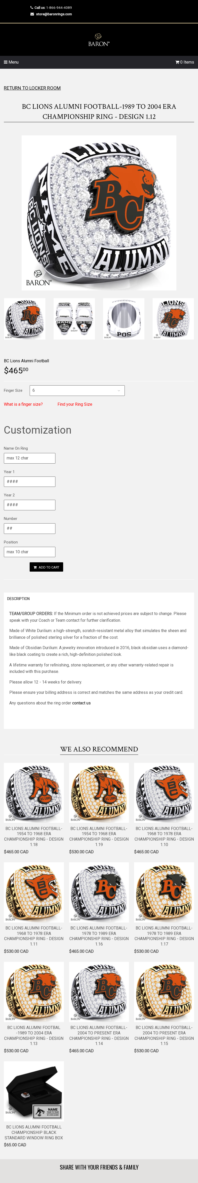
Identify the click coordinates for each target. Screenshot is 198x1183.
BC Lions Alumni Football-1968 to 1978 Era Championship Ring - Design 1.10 (164, 836)
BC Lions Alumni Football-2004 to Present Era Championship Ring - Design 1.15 (164, 1035)
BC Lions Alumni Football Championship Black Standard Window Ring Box (34, 1132)
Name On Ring (16, 448)
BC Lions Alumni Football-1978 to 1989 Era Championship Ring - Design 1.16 (99, 936)
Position (11, 542)
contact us (81, 703)
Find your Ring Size (74, 404)
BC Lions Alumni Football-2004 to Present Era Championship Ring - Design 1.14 (99, 1035)
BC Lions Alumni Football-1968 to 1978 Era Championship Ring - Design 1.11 (33, 936)
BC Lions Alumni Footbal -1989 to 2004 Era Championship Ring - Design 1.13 (33, 1035)
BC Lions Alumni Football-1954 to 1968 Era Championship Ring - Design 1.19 (99, 836)
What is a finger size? (23, 404)
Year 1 (9, 472)
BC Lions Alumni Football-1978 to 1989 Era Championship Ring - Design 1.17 (164, 936)
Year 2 (9, 495)
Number (10, 518)
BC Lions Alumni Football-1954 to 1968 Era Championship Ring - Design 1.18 (33, 836)
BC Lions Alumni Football (26, 360)
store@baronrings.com (54, 14)
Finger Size (13, 390)
